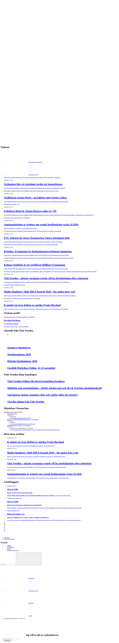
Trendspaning (10, 72)
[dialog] (59, 631)
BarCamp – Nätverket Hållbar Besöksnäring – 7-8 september (22, 419)
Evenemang (10, 57)
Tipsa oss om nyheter (9, 539)
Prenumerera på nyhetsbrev (35, 162)
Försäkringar (10, 79)
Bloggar (9, 54)
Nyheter (6, 29)
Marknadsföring (11, 64)
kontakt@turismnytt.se (13, 550)
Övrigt (8, 101)
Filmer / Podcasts (11, 60)
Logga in (6, 108)
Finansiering (10, 59)
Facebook (31, 603)
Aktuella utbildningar (12, 47)
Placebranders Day (12, 413)
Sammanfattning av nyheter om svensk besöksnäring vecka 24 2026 (24, 131)
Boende (9, 32)
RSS (5, 137)
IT (7, 82)
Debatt (9, 56)
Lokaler (9, 86)
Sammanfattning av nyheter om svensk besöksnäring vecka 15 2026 (24, 134)
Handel (9, 35)
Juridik (9, 83)
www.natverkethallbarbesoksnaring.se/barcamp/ (22, 424)
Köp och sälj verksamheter (14, 85)
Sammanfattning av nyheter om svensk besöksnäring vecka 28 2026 (24, 128)
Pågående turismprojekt (13, 67)
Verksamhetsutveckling (13, 99)
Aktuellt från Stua (11, 75)
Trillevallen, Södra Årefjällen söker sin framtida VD (20, 127)
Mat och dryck (11, 89)
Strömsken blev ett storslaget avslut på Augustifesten (20, 112)
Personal (9, 92)
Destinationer (10, 34)
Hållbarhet (9, 62)
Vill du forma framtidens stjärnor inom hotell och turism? (21, 124)
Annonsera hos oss (33, 174)
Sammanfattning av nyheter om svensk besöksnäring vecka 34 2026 (24, 117)
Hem (5, 28)
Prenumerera (8, 640)
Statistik (9, 73)
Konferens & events (12, 37)
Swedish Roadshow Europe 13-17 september (18, 425)
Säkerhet (9, 95)
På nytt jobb (10, 50)
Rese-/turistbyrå (11, 40)
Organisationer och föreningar (14, 94)
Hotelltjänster (10, 80)
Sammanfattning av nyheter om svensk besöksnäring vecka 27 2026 (24, 130)
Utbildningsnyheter (12, 51)
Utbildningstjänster (12, 98)
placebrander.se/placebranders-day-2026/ (20, 418)
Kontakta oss (7, 8)
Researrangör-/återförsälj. (13, 41)
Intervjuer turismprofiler (13, 63)
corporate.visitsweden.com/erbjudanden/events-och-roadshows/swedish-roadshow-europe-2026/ (34, 429)
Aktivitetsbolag (11, 31)
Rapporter (9, 70)
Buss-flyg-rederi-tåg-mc (13, 43)
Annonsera (6, 7)
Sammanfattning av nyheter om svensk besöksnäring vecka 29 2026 (24, 125)
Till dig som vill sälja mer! (13, 104)
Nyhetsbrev (31, 578)
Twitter (30, 615)
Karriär (6, 45)
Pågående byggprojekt (13, 66)
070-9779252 (10, 547)
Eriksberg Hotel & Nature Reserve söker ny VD (19, 115)
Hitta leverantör (8, 76)
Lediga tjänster (11, 48)
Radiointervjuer (11, 69)
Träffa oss (6, 11)
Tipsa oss (6, 5)
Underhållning (10, 97)
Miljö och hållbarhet (12, 91)
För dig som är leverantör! (13, 102)
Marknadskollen (8, 53)
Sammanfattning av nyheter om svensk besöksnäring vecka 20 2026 (24, 133)
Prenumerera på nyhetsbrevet (12, 139)
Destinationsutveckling (10, 44)
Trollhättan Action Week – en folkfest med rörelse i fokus (21, 114)
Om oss (6, 10)
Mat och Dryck (11, 38)
